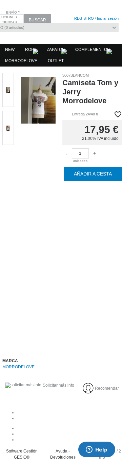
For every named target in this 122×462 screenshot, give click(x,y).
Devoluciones (63, 457)
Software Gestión (22, 451)
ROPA (30, 49)
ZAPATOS (56, 49)
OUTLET (56, 60)
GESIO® (21, 457)
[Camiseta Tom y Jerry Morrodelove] (38, 209)
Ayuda (61, 451)
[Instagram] (67, 433)
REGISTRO (84, 18)
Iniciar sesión (108, 18)
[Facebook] (67, 428)
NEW (10, 49)
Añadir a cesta (93, 174)
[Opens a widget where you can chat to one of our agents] (96, 450)
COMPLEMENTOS (92, 49)
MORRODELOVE (21, 60)
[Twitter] (67, 439)
